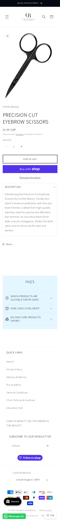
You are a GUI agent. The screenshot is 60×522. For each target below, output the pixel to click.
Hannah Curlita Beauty (26, 510)
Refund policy (46, 510)
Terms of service (31, 515)
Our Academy (13, 384)
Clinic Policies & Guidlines (20, 400)
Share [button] (9, 244)
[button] (7, 17)
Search (10, 361)
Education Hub (14, 407)
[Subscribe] (47, 446)
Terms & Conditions (17, 392)
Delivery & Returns (16, 377)
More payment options (30, 177)
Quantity (7, 139)
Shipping (19, 134)
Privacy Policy (14, 369)
